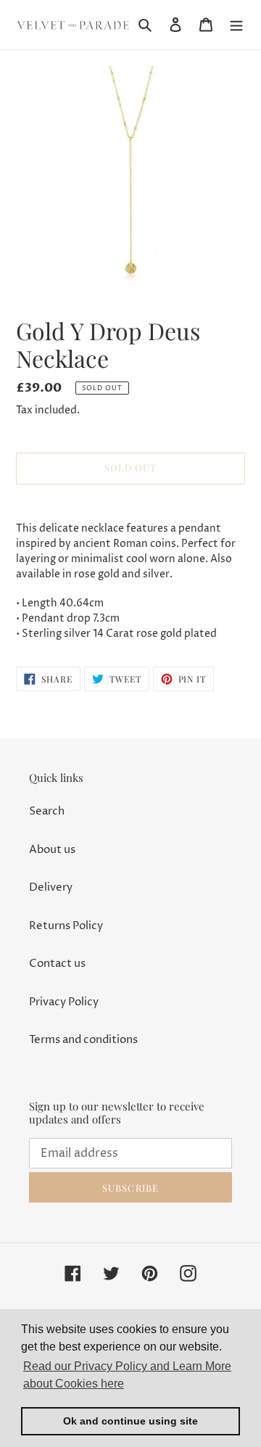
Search (47, 811)
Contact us (57, 963)
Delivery (50, 887)
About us (52, 849)
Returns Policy (66, 925)
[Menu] (236, 25)
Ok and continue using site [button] (130, 1421)
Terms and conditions (83, 1039)
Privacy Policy (64, 1002)
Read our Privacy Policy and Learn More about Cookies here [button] (127, 1375)
